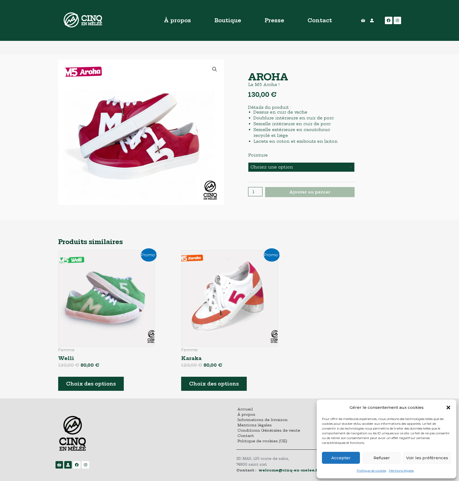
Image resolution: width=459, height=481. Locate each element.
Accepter (341, 457)
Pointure (258, 155)
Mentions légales (401, 471)
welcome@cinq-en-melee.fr (288, 470)
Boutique (227, 20)
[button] (448, 407)
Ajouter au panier (309, 191)
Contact (320, 20)
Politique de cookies (371, 471)
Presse (274, 20)
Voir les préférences (427, 457)
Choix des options (91, 384)
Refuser (381, 457)
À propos (177, 20)
